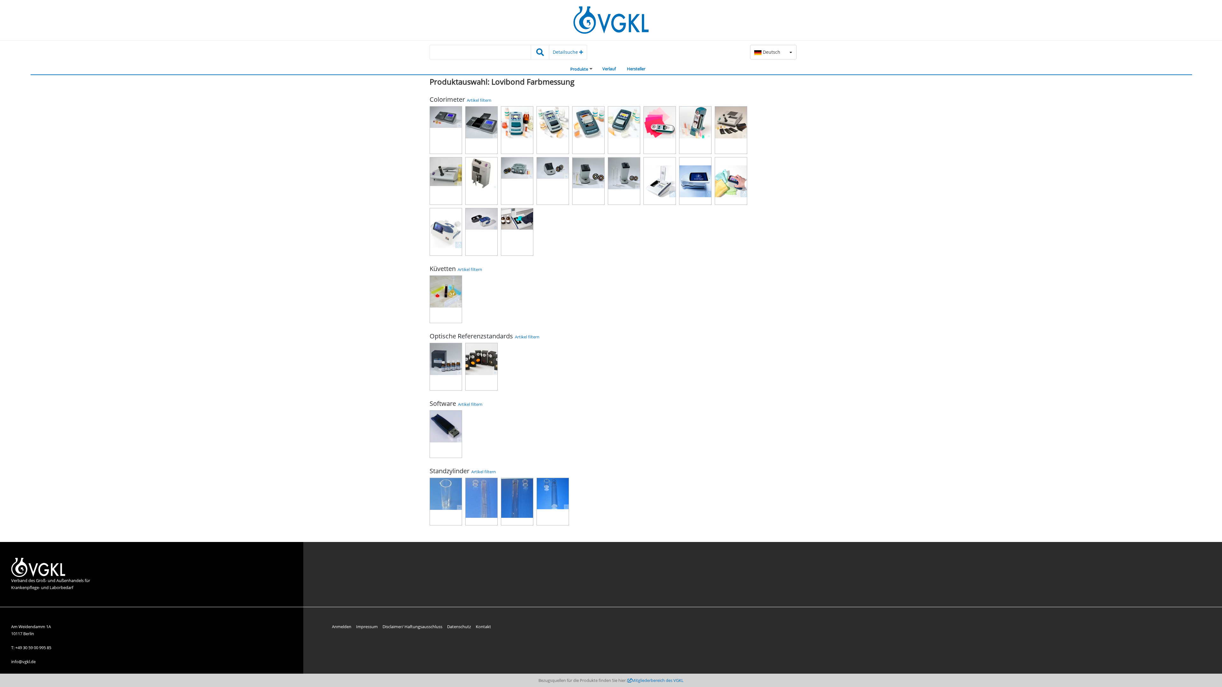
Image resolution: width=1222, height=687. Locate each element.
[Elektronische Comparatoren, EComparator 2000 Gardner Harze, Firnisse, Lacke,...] (517, 130)
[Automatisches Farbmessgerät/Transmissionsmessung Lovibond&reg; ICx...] (517, 232)
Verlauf (609, 69)
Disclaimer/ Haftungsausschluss (412, 626)
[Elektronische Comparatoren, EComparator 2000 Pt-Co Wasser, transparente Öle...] (553, 130)
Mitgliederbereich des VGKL (658, 680)
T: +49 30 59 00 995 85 (31, 647)
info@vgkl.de (23, 661)
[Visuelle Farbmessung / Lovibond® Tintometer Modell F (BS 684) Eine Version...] (446, 181)
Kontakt (483, 626)
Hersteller (636, 69)
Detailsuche (566, 52)
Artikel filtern (479, 100)
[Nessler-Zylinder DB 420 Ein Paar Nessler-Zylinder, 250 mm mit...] (481, 501)
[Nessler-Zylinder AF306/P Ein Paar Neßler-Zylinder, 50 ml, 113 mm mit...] (553, 501)
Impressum (367, 626)
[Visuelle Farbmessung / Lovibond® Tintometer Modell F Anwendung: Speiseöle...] (731, 130)
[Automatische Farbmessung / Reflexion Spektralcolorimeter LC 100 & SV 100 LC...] (695, 130)
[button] (773, 52)
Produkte (579, 69)
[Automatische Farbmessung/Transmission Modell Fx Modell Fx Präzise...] (659, 181)
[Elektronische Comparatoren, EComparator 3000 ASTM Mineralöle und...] (588, 130)
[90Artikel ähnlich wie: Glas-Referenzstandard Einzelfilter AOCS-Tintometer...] (481, 367)
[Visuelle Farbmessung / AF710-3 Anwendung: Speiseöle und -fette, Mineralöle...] (481, 181)
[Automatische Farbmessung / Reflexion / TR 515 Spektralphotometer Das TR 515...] (481, 232)
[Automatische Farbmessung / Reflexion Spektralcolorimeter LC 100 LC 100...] (659, 130)
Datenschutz (459, 626)
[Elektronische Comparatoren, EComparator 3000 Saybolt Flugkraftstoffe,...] (624, 130)
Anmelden (341, 626)
